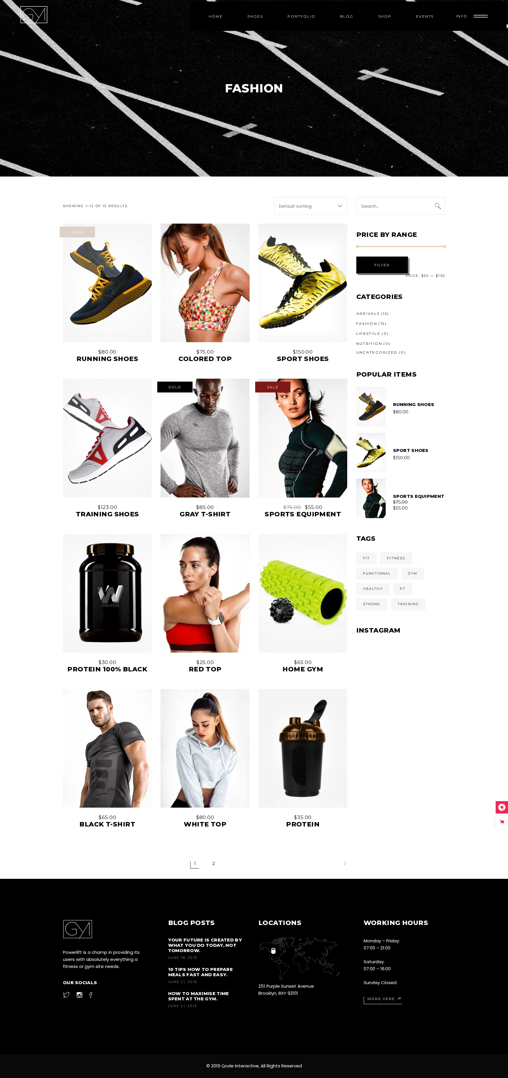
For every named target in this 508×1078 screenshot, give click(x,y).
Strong (372, 604)
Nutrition (369, 343)
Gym (412, 573)
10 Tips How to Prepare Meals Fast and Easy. (200, 971)
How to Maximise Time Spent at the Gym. (198, 996)
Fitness (396, 558)
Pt (402, 589)
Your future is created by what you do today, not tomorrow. (205, 945)
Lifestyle (368, 333)
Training (408, 604)
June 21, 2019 (182, 982)
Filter (382, 265)
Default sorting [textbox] (295, 206)
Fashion (366, 323)
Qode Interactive (240, 1066)
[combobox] (310, 206)
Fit (366, 558)
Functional (377, 573)
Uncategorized (377, 352)
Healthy (373, 589)
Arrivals (368, 313)
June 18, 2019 (182, 958)
